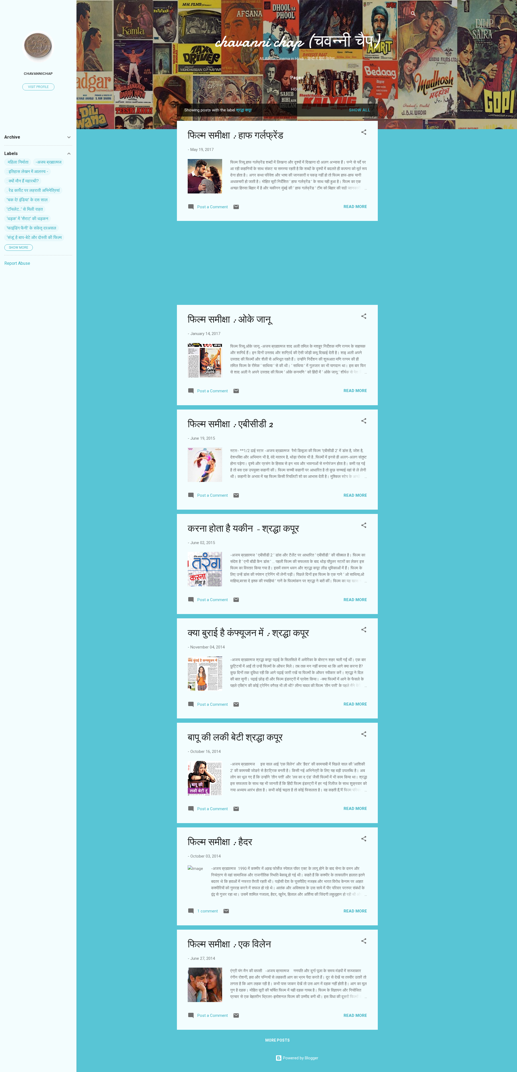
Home (297, 89)
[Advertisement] (399, 184)
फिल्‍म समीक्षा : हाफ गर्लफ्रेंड (235, 135)
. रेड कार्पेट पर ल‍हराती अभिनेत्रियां (33, 190)
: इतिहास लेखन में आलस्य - (27, 171)
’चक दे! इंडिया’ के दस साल (27, 199)
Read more (355, 206)
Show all (359, 110)
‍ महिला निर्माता (18, 162)
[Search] (413, 14)
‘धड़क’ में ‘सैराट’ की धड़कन (27, 218)
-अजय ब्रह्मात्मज (48, 162)
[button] (364, 133)
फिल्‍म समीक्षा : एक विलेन (229, 944)
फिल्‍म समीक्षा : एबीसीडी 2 (230, 424)
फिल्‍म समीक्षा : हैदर (220, 842)
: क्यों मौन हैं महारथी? (23, 181)
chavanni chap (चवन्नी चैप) (297, 41)
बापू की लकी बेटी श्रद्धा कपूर (235, 737)
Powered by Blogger (300, 1058)
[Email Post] (236, 208)
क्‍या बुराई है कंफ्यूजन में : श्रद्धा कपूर (248, 633)
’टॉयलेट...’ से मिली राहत (25, 209)
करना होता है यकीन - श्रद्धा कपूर (243, 528)
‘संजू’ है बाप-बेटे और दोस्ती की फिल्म (34, 237)
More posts (277, 1040)
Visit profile (38, 87)
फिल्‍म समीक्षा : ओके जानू (229, 319)
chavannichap (38, 73)
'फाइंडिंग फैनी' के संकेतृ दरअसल (31, 228)
